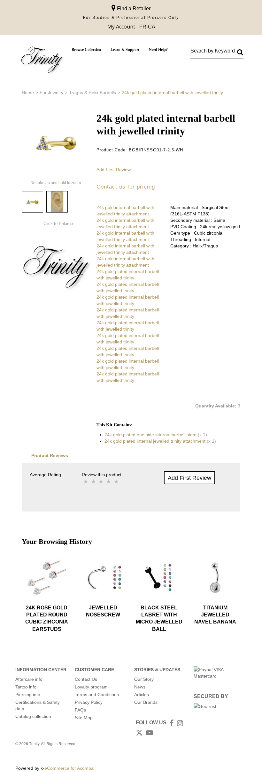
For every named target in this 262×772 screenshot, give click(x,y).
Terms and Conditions (97, 694)
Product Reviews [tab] (49, 455)
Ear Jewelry (51, 92)
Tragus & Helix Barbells (92, 92)
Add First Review (113, 169)
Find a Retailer (133, 8)
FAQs (80, 709)
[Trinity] (41, 61)
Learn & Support (125, 49)
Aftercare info (28, 679)
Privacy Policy (89, 702)
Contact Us (86, 679)
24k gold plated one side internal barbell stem (150, 434)
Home (28, 92)
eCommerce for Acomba (69, 768)
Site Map (84, 717)
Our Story (144, 679)
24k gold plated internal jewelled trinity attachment (154, 441)
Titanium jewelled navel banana (215, 615)
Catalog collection (33, 716)
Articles (141, 694)
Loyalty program (91, 686)
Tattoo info (25, 686)
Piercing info (27, 694)
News (139, 686)
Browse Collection (86, 49)
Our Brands (146, 702)
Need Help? (158, 49)
